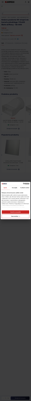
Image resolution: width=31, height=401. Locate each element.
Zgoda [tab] (5, 187)
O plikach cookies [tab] (24, 187)
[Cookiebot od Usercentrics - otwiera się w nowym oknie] (23, 184)
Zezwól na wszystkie (15, 212)
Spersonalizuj (14, 216)
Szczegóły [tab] (14, 187)
